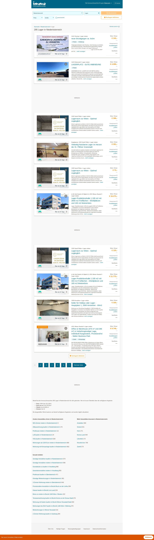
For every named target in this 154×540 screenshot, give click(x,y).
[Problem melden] (66, 53)
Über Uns (50, 529)
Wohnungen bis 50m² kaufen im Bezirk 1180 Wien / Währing (52, 506)
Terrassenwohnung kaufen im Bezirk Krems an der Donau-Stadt (53, 498)
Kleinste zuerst (113, 26)
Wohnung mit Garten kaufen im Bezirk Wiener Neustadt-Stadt (52, 502)
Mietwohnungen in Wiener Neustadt (44, 510)
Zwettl (79, 447)
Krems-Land (81, 435)
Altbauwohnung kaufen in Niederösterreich (46, 427)
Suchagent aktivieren (112, 17)
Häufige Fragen (60, 529)
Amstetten (80, 423)
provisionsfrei (60, 17)
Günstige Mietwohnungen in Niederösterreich (47, 478)
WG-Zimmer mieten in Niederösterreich (45, 423)
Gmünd (79, 427)
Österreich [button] (107, 3)
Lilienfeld (80, 439)
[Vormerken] (66, 38)
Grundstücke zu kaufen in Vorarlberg (44, 467)
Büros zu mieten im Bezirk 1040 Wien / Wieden (47, 494)
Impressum (87, 529)
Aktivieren (148, 537)
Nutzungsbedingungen (74, 529)
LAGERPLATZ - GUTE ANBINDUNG (86, 65)
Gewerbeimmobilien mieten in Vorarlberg (46, 470)
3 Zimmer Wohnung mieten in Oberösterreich (47, 482)
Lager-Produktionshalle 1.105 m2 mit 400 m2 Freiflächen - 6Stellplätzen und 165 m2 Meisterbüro (87, 281)
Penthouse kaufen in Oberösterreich (44, 474)
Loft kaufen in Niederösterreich (42, 435)
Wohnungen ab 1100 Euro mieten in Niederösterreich (49, 443)
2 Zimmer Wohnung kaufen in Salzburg (45, 514)
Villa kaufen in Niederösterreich (43, 439)
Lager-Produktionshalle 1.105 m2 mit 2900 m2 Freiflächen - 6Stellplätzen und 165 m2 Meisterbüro (86, 200)
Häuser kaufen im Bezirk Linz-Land (44, 490)
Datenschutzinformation (99, 529)
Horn (78, 431)
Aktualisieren (112, 13)
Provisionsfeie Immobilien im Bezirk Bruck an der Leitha (50, 486)
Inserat (118, 3)
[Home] (39, 4)
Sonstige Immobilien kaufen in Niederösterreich (48, 459)
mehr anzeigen (81, 51)
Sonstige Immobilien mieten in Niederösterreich (48, 463)
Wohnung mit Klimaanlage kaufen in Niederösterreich (49, 447)
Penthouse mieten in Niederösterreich (45, 431)
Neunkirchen (81, 443)
